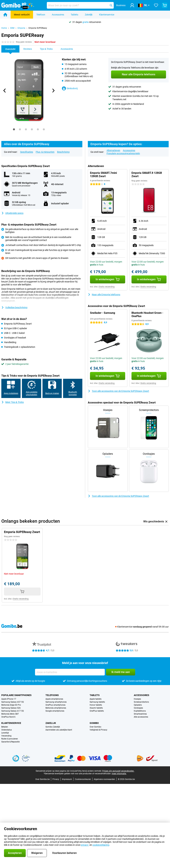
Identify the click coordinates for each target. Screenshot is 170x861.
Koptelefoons (140, 711)
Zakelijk (88, 14)
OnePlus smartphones (55, 705)
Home (4, 28)
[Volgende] (53, 90)
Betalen (4, 727)
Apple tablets (95, 699)
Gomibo (94, 723)
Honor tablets (96, 705)
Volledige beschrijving (16, 307)
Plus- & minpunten (45, 152)
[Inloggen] (132, 5)
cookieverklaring (100, 845)
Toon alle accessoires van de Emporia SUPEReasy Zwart (120, 391)
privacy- (85, 845)
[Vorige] (4, 90)
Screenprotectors (141, 702)
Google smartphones (54, 711)
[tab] (14, 129)
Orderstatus (6, 730)
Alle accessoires (141, 717)
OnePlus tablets (97, 711)
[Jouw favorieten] (156, 5)
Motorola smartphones (55, 708)
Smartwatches (140, 714)
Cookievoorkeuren (83, 779)
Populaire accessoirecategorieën (123, 153)
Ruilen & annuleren (9, 739)
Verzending (6, 736)
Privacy (55, 779)
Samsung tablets (97, 702)
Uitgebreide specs (14, 213)
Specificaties (26, 152)
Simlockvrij (72, 88)
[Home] (5, 15)
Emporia (21, 28)
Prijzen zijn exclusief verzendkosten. (118, 771)
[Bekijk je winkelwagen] (165, 5)
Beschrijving (63, 152)
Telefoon (40, 14)
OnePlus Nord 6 (8, 717)
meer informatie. (119, 773)
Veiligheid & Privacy (98, 730)
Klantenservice (106, 14)
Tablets (74, 14)
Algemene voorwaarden (104, 779)
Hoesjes (137, 699)
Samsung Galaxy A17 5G (12, 711)
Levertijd (5, 733)
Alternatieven (113, 150)
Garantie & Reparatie (10, 742)
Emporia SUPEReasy (38, 28)
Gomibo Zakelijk (52, 727)
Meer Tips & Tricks (14, 402)
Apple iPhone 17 (8, 699)
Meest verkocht (22, 14)
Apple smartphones (54, 699)
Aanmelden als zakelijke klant (58, 730)
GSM (12, 28)
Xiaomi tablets (96, 708)
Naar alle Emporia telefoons (106, 294)
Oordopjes (138, 708)
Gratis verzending (107, 287)
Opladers (138, 705)
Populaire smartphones (16, 695)
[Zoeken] (111, 5)
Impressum (67, 779)
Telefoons (52, 695)
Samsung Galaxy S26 (11, 708)
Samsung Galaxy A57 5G (12, 702)
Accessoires (58, 14)
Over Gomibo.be (42, 779)
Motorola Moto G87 (10, 714)
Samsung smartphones (56, 702)
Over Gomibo (95, 727)
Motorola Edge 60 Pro (11, 705)
